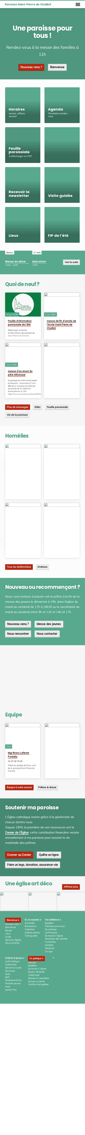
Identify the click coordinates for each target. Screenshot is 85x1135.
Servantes (10, 970)
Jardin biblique (12, 961)
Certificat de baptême (38, 984)
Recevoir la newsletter (38, 978)
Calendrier (30, 929)
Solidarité (49, 948)
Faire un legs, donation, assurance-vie (32, 864)
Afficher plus (71, 886)
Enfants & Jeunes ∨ (15, 958)
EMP (7, 977)
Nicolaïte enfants (13, 980)
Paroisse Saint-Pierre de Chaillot (28, 4)
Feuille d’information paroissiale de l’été (20, 322)
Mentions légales (13, 940)
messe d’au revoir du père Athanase (20, 373)
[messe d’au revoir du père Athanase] (23, 355)
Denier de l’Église (17, 832)
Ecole (7, 974)
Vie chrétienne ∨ (53, 919)
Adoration (39, 261)
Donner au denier (36, 981)
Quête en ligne (49, 855)
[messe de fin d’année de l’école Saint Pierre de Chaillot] (62, 305)
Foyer (7, 986)
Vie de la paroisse (17, 414)
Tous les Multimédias (19, 566)
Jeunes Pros (10, 989)
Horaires (32, 962)
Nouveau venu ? (31, 67)
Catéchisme (10, 964)
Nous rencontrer (18, 633)
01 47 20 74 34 (15, 761)
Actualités (30, 923)
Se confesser (51, 929)
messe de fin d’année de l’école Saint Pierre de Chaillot (61, 324)
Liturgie (48, 951)
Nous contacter (47, 633)
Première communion (55, 926)
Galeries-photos (32, 932)
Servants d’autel (13, 967)
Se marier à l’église (54, 935)
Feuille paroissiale (57, 406)
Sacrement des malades (56, 938)
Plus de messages (17, 406)
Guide (8, 936)
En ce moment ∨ (33, 919)
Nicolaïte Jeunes (13, 983)
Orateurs (42, 566)
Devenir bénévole (36, 971)
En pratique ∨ (36, 958)
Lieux (7, 933)
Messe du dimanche (19, 261)
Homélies (49, 945)
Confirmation (51, 932)
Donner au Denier (19, 855)
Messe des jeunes (49, 624)
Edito (38, 406)
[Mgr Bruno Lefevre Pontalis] (22, 736)
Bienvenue (57, 67)
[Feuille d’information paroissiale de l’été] (23, 305)
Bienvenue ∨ (13, 920)
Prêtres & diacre (47, 787)
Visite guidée (31, 935)
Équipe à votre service (19, 787)
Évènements (30, 926)
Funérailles (50, 942)
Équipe (8, 930)
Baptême (49, 923)
